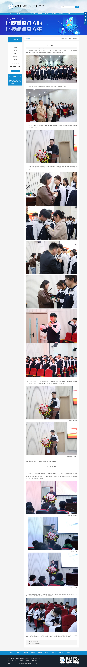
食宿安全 (15, 53)
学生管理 (40, 13)
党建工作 (26, 13)
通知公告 (15, 59)
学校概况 (19, 13)
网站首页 (11, 13)
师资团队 (54, 13)
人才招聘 (68, 13)
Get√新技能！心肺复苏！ (36, 643)
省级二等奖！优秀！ (35, 641)
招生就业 (61, 13)
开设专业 (47, 13)
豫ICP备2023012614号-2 (38, 663)
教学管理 (33, 13)
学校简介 (15, 44)
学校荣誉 (15, 47)
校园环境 (15, 50)
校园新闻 (15, 56)
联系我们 (75, 13)
